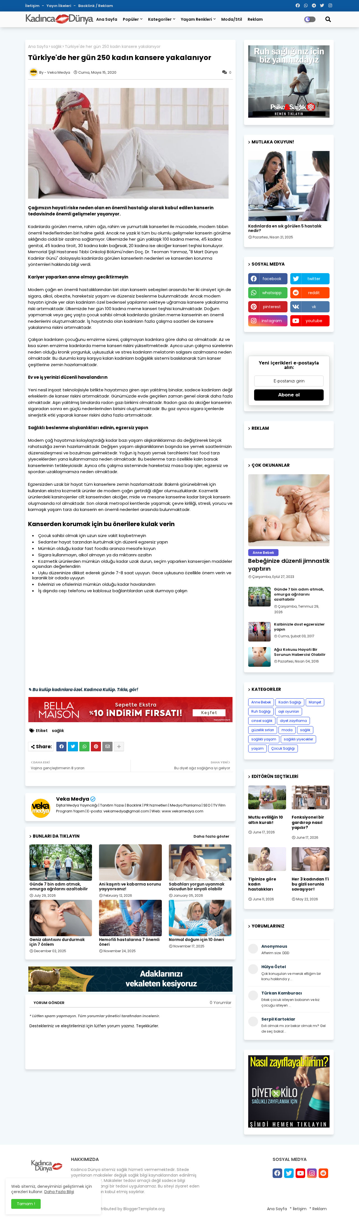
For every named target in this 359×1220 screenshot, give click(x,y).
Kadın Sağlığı (290, 702)
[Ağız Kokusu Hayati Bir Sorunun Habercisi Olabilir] (259, 657)
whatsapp (272, 293)
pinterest (272, 307)
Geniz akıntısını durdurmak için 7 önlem (57, 942)
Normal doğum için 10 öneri (196, 939)
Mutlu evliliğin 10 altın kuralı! (265, 820)
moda (287, 730)
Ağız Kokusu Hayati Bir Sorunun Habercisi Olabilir (300, 652)
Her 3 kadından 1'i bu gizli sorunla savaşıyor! (310, 884)
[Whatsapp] (84, 746)
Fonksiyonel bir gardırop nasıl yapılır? (308, 822)
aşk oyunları (288, 711)
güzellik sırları (262, 730)
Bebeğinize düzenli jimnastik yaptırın (289, 565)
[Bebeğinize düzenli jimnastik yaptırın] (289, 510)
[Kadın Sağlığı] (289, 186)
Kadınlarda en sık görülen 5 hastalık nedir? (284, 228)
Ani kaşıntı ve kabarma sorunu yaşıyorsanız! (130, 886)
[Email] (107, 746)
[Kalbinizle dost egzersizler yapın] (259, 632)
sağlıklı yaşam (263, 739)
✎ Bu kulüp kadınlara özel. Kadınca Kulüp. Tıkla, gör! (83, 690)
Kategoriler (160, 19)
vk (314, 307)
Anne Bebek (261, 702)
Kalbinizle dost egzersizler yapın (299, 627)
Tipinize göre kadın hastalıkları (262, 884)
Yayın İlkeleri (59, 5)
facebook (272, 279)
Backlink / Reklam (95, 5)
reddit (314, 293)
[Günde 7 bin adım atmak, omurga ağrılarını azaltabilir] (259, 596)
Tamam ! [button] (26, 1204)
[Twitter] (73, 746)
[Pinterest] (96, 746)
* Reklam (318, 1209)
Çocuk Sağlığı (283, 748)
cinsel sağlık (261, 720)
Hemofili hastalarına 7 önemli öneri (129, 942)
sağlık (56, 46)
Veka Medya (72, 798)
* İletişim (298, 1209)
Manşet (315, 702)
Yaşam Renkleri (196, 19)
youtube (314, 321)
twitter (313, 279)
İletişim (32, 5)
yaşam (257, 748)
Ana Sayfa (106, 19)
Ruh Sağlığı (261, 711)
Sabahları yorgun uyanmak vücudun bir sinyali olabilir (196, 886)
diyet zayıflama (293, 720)
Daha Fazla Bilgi (59, 1192)
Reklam (255, 19)
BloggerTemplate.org (144, 1209)
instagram (272, 321)
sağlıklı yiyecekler (298, 739)
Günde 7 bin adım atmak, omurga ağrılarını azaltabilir (58, 886)
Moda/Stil (231, 19)
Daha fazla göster (211, 836)
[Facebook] (61, 746)
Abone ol (289, 395)
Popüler (131, 19)
